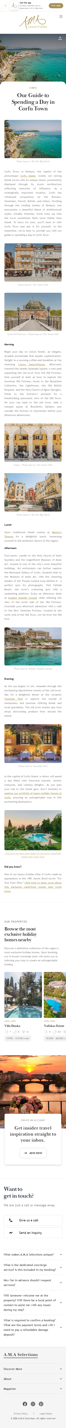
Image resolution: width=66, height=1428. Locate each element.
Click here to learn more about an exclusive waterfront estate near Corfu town (33, 855)
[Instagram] (33, 1404)
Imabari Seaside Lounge (22, 597)
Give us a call (28, 1220)
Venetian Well (13, 699)
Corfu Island (27, 175)
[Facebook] (25, 1404)
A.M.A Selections (21, 1355)
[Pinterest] (41, 1404)
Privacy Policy (21, 1413)
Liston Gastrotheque (32, 364)
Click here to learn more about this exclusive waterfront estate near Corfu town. (33, 887)
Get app (56, 6)
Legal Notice (46, 1413)
